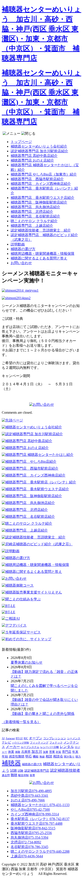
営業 (52, 751)
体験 (17, 752)
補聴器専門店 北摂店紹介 (32, 212)
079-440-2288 (40, 851)
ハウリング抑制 (20, 743)
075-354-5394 (29, 837)
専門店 (66, 751)
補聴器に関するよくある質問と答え (39, 258)
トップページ (21, 142)
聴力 (78, 756)
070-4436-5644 (27, 856)
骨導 (32, 775)
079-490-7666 (28, 800)
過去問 (6, 775)
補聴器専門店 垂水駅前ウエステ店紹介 (42, 198)
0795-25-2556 (31, 833)
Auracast (10, 738)
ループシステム (30, 747)
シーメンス (73, 738)
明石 (28, 756)
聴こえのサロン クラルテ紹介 (34, 221)
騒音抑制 (23, 775)
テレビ (6, 742)
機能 (36, 756)
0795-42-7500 (30, 809)
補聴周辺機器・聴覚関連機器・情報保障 (42, 253)
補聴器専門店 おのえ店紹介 (32, 160)
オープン (35, 738)
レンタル (67, 747)
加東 (45, 752)
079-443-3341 (29, 795)
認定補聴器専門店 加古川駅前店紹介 (39, 151)
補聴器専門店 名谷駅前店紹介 (35, 216)
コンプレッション (54, 738)
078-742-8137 (40, 819)
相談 (49, 756)
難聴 (14, 775)
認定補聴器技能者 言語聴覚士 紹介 (41, 230)
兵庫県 (26, 751)
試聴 (13, 770)
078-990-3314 (35, 814)
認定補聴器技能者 (65, 770)
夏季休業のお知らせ (26, 662)
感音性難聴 (16, 756)
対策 (58, 751)
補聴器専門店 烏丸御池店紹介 (35, 207)
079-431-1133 (40, 805)
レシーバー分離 (49, 747)
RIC (26, 738)
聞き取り (69, 756)
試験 (20, 770)
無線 (42, 756)
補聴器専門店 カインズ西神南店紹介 (41, 184)
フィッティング (39, 742)
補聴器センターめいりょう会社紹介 (39, 146)
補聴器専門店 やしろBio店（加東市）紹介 (44, 174)
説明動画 (18, 244)
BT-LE (19, 738)
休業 (11, 751)
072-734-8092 (26, 842)
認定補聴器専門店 (36, 770)
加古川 (36, 751)
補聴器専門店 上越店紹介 (32, 225)
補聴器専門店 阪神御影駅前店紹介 (39, 202)
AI (3, 738)
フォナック (56, 742)
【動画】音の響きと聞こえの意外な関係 (42, 714)
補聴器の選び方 (23, 249)
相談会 (58, 756)
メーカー (13, 747)
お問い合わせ (21, 263)
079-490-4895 (31, 791)
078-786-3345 (29, 847)
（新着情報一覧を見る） (21, 722)
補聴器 (11, 763)
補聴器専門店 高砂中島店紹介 (34, 156)
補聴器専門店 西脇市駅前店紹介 (37, 179)
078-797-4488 (36, 823)
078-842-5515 (33, 828)
